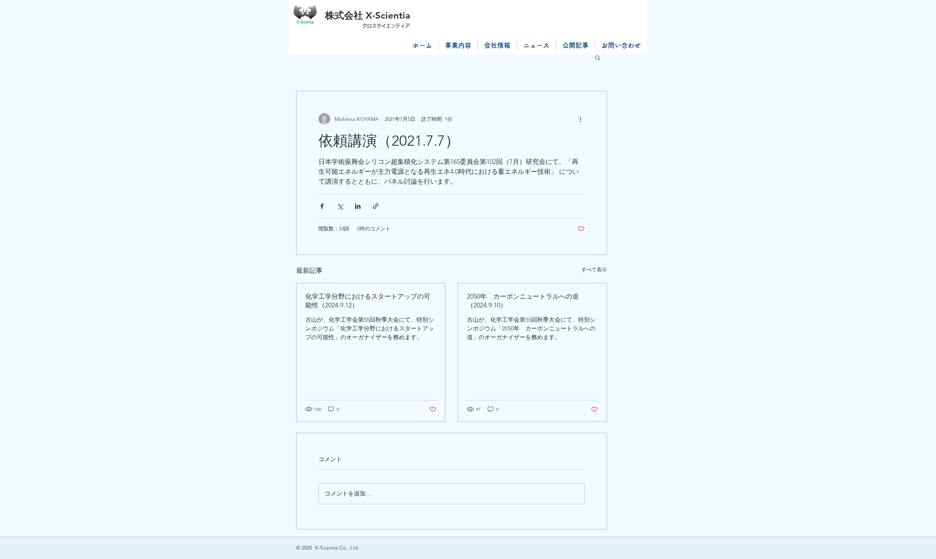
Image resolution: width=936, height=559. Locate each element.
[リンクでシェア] (375, 206)
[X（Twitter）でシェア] (339, 206)
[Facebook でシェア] (321, 206)
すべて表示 (594, 269)
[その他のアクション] (580, 119)
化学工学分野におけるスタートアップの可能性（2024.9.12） (367, 300)
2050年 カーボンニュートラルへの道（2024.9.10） (523, 300)
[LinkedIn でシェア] (357, 206)
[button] (597, 57)
